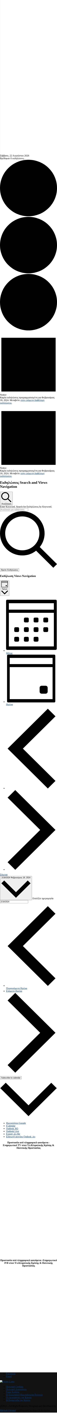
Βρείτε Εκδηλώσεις (9, 570)
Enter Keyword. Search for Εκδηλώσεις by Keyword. (26, 506)
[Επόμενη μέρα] (31, 869)
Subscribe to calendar (10, 1078)
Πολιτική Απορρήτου (16, 1389)
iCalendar (10, 1126)
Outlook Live (12, 1131)
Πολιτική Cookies (14, 1386)
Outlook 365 (12, 1128)
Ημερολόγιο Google (16, 1123)
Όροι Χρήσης (12, 1392)
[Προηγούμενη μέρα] (31, 788)
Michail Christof (8, 1410)
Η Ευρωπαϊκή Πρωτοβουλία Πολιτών (24, 1394)
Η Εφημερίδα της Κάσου (18, 1400)
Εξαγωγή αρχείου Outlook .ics (20, 1136)
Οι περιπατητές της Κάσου (19, 1397)
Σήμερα (3, 874)
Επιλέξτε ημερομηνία (43, 898)
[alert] (28, 367)
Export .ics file (13, 1134)
